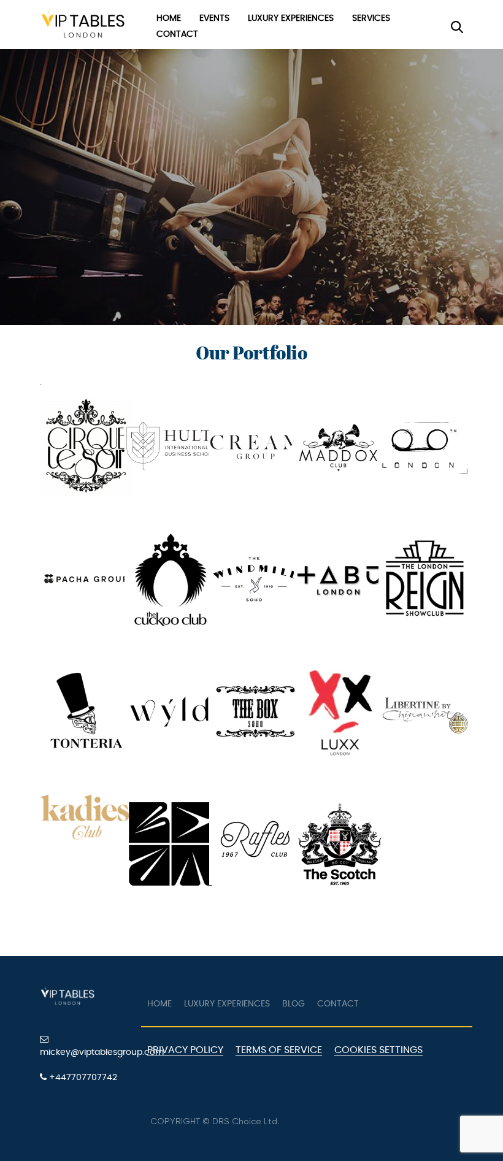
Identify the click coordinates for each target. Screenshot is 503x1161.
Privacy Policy (185, 1050)
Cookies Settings (378, 1050)
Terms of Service (279, 1050)
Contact (177, 34)
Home (168, 18)
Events (214, 18)
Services (371, 18)
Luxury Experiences (291, 18)
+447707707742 (82, 1077)
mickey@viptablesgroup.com (86, 1052)
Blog (293, 1004)
